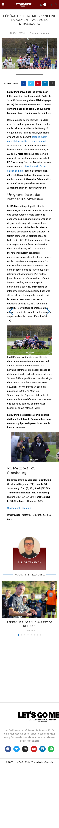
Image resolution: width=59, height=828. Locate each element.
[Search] (55, 4)
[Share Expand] (52, 83)
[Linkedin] (42, 749)
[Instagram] (25, 749)
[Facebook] (8, 749)
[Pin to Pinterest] (38, 83)
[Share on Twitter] (31, 83)
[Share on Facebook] (23, 83)
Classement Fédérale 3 (19, 508)
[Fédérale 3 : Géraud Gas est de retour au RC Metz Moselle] (29, 599)
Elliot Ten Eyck (29, 562)
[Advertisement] (29, 668)
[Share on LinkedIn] (45, 83)
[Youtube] (34, 749)
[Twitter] (16, 749)
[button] (11, 311)
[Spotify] (51, 749)
